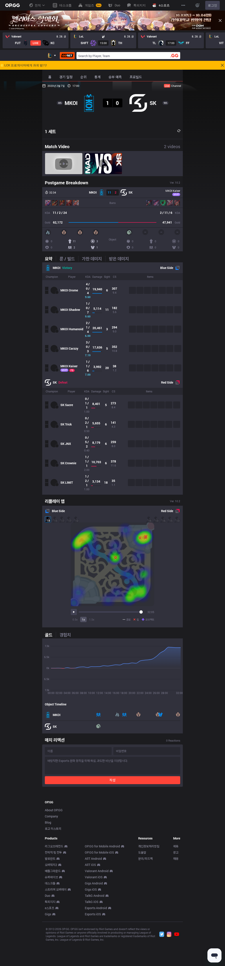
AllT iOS (90, 865)
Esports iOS (93, 914)
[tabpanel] (112, 378)
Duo (47, 895)
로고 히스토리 (53, 828)
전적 (38, 5)
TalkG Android (94, 895)
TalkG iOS (91, 902)
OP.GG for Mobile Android (102, 846)
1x (83, 619)
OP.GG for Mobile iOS (99, 852)
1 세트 (50, 131)
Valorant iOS (94, 877)
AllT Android (93, 858)
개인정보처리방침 (148, 846)
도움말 (142, 852)
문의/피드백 (145, 858)
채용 (175, 858)
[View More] (183, 5)
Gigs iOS (91, 889)
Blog (48, 822)
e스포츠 (49, 908)
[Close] (220, 20)
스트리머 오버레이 (56, 889)
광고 (175, 852)
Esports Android (96, 908)
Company (51, 816)
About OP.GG (54, 810)
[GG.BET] (67, 55)
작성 (112, 780)
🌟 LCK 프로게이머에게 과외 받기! (23, 65)
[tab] (50, 258)
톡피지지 (50, 902)
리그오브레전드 (54, 846)
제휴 (175, 846)
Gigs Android (94, 883)
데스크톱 (50, 883)
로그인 (212, 5)
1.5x (91, 619)
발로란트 (50, 858)
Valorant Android (97, 871)
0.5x (75, 619)
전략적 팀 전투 (53, 852)
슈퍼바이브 (51, 877)
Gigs (48, 914)
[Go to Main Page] (12, 5)
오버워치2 (51, 865)
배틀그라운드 (53, 871)
